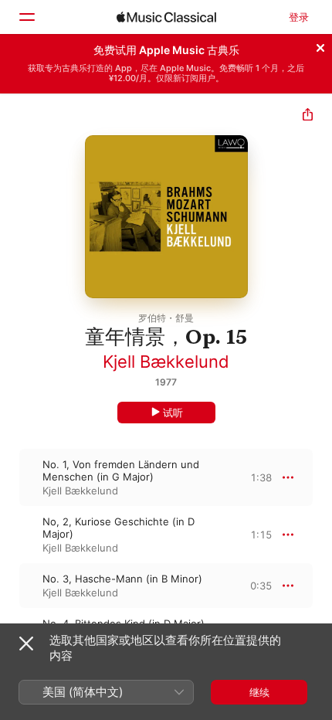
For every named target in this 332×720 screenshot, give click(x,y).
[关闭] (320, 45)
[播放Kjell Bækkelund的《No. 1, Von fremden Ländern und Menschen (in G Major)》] (10, 477)
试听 (173, 412)
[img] (166, 17)
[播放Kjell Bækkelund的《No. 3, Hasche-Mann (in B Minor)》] (10, 585)
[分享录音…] (308, 116)
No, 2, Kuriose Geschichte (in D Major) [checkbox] (118, 527)
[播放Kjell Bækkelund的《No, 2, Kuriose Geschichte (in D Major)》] (10, 534)
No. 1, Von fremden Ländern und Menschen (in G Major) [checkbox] (120, 470)
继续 (259, 692)
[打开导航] (26, 17)
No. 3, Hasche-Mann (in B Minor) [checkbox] (122, 578)
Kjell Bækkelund (166, 362)
